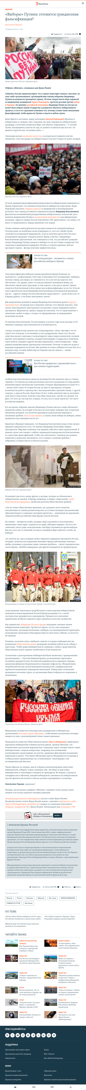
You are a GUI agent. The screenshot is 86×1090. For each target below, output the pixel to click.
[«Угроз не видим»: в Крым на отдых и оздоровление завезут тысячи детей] (50, 989)
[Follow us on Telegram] (33, 1035)
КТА (33, 1087)
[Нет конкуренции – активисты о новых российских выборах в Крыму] (19, 261)
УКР (52, 1087)
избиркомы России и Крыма (33, 625)
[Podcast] (49, 1035)
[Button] (56, 34)
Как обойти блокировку (53, 1058)
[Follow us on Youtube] (18, 1035)
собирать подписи (33, 209)
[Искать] (70, 1087)
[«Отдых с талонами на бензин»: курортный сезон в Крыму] (11, 975)
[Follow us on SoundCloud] (38, 1035)
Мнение (9, 10)
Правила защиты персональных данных (60, 1080)
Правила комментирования (16, 1075)
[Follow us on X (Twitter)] (12, 1035)
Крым (21, 1000)
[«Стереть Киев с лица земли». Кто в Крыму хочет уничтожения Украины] (50, 943)
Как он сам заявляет (33, 416)
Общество (23, 956)
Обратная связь (50, 1071)
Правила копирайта (13, 1080)
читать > (57, 815)
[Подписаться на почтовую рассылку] (54, 1035)
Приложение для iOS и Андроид (18, 1054)
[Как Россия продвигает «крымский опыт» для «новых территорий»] (19, 366)
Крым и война (64, 941)
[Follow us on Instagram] (23, 1035)
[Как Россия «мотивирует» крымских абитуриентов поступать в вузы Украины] (11, 958)
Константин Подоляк (13, 25)
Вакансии (48, 1075)
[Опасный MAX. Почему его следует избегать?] (11, 1014)
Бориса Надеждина (40, 102)
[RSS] (43, 1035)
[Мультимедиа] (15, 1087)
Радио (46, 1050)
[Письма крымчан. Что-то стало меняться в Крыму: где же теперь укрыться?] (11, 989)
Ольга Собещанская (57, 742)
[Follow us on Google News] (28, 1035)
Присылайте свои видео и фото (17, 1050)
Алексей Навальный (54, 119)
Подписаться (10, 1058)
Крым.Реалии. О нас (13, 1071)
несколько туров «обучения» (31, 734)
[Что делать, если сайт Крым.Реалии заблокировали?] (50, 1014)
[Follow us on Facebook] (7, 1035)
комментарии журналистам (47, 217)
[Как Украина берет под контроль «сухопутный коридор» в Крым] (11, 943)
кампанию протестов (32, 136)
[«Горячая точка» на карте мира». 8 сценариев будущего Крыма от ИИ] (11, 1002)
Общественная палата (27, 644)
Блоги (21, 988)
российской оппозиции (37, 105)
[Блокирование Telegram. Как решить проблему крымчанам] (50, 1002)
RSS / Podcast (49, 1054)
